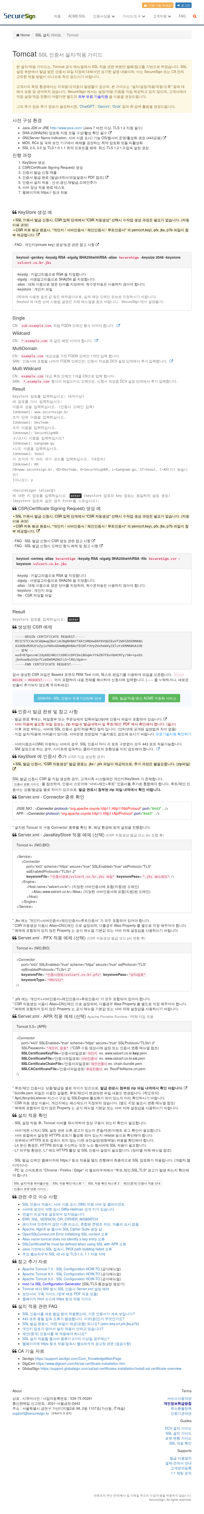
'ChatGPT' (87, 106)
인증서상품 (102, 15)
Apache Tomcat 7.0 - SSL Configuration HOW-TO (61, 1268)
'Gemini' (103, 106)
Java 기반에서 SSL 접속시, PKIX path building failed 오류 (67, 1248)
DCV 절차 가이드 (178, 1428)
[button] (118, 325)
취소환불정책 (181, 1408)
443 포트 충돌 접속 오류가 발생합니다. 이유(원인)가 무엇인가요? (73, 1318)
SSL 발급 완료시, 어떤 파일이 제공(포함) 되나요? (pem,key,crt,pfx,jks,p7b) (80, 1323)
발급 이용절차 (181, 1458)
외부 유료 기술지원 (93, 96)
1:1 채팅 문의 (181, 1472)
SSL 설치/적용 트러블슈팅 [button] (31, 1183)
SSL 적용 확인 (180, 1443)
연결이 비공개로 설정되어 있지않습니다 (53, 1214)
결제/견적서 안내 (178, 1462)
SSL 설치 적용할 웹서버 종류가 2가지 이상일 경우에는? (65, 1338)
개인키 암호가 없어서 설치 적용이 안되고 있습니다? (62, 1328)
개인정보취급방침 (178, 1403)
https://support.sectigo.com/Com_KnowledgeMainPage (78, 1358)
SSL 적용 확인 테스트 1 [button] (68, 1183)
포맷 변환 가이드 (178, 1438)
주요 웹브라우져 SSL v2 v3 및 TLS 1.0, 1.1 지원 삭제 (63, 1253)
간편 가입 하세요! (160, 5)
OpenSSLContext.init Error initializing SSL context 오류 (65, 1233)
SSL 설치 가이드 (179, 1433)
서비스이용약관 (179, 1398)
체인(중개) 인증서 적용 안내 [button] (141, 1183)
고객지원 (160, 15)
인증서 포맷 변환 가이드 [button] (30, 1189)
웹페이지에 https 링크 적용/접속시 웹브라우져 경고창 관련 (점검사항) (76, 1343)
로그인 (185, 5)
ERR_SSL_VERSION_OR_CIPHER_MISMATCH (60, 1219)
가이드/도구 (132, 15)
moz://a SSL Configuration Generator (51, 1283)
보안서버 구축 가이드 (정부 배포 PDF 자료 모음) (60, 1293)
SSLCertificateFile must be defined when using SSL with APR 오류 (74, 1243)
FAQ (182, 15)
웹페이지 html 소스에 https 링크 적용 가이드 (57, 1298)
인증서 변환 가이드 (26, 784)
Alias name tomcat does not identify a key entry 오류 (63, 1238)
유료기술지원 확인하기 (173, 733)
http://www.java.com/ (66, 127)
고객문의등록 (181, 1467)
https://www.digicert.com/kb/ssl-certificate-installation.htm (80, 1363)
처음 (57, 15)
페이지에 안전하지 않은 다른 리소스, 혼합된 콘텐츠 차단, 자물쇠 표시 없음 (80, 1224)
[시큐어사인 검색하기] (194, 16)
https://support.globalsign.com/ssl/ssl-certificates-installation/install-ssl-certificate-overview (111, 1368)
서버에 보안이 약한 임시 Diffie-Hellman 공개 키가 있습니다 (68, 1209)
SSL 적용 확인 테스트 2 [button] (103, 1183)
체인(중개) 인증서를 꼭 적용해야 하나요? (54, 1333)
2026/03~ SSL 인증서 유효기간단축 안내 (69, 698)
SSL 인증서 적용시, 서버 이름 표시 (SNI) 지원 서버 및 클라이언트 (73, 1204)
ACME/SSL (77, 15)
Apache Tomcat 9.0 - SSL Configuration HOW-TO (61, 1278)
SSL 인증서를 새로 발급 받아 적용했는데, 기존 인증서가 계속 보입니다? (78, 1313)
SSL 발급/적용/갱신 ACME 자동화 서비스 (144, 698)
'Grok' (116, 106)
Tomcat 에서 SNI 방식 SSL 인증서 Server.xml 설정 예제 (65, 1288)
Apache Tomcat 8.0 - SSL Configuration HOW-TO (61, 1273)
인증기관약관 (181, 1413)
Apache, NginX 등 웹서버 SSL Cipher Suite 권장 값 (62, 1228)
